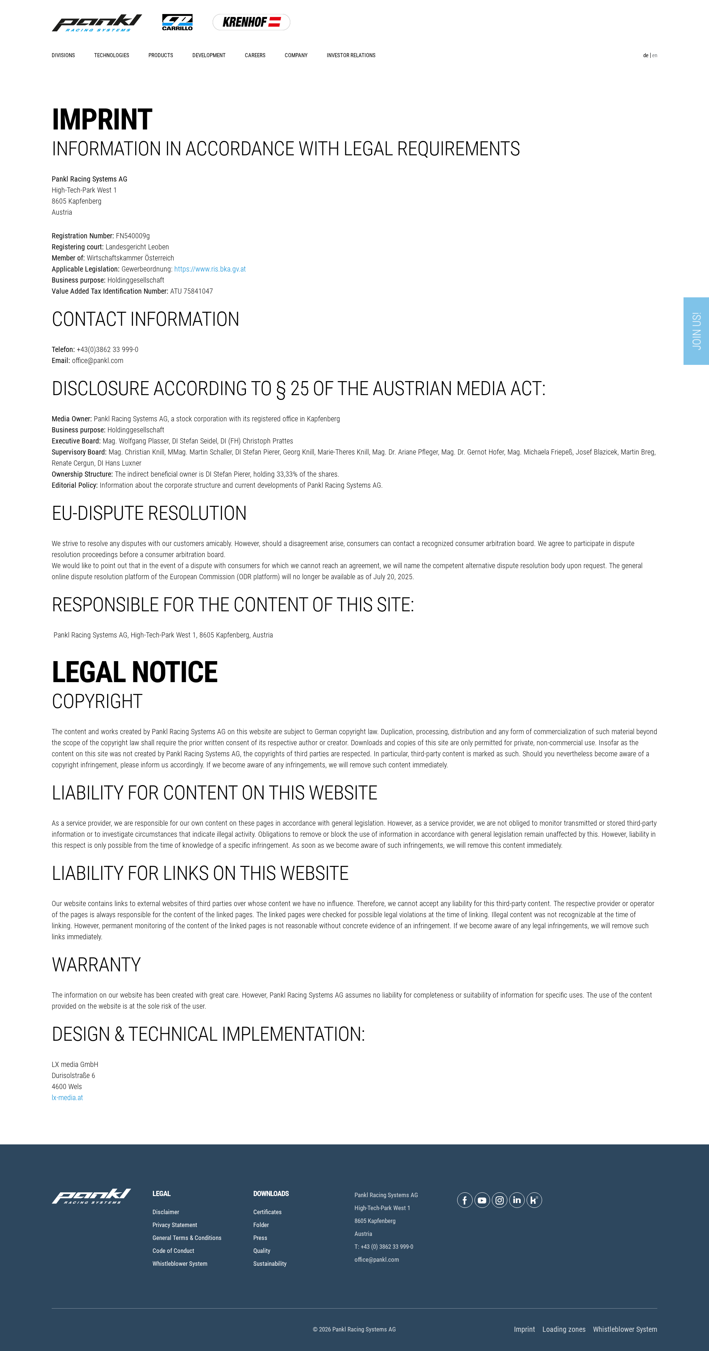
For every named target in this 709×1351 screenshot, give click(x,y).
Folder (261, 1225)
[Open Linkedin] (517, 1200)
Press (260, 1237)
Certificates (267, 1212)
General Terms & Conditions (187, 1237)
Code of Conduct (173, 1250)
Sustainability (270, 1263)
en (654, 55)
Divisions (63, 55)
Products (160, 55)
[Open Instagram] (499, 1200)
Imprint (524, 1329)
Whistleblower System (180, 1263)
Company (296, 55)
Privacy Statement (175, 1225)
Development (209, 55)
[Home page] (97, 22)
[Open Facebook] (465, 1200)
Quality (261, 1250)
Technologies (111, 55)
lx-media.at (67, 1097)
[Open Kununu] (534, 1200)
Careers (255, 55)
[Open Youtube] (482, 1200)
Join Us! (697, 331)
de (645, 55)
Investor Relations (351, 55)
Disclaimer (166, 1212)
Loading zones (564, 1329)
